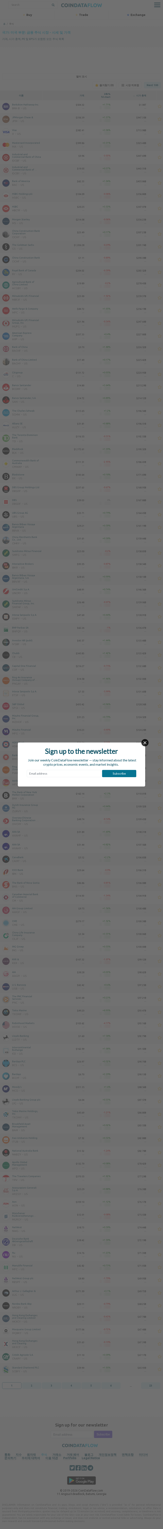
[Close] (145, 742)
